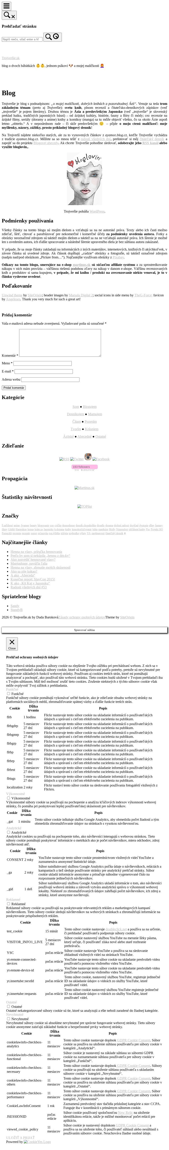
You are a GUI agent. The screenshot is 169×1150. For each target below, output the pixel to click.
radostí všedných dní (95, 139)
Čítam (76, 421)
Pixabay (118, 257)
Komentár (10, 355)
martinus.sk (81, 265)
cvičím (58, 525)
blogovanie (43, 525)
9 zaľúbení (7, 525)
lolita (94, 529)
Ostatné (101, 436)
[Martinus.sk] (84, 488)
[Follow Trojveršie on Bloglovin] (85, 469)
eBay (151, 525)
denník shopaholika (86, 525)
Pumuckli (7, 533)
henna (31, 529)
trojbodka (74, 533)
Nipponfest (122, 529)
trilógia (64, 533)
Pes (148, 529)
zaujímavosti (98, 533)
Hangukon (21, 529)
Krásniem (91, 429)
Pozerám (91, 421)
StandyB (17, 610)
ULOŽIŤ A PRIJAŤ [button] (20, 1138)
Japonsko (48, 529)
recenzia (17, 533)
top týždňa (54, 533)
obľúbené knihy (137, 529)
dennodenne (68, 525)
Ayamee (25, 525)
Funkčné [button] (12, 689)
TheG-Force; (143, 295)
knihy (68, 529)
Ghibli (11, 529)
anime (17, 525)
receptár (26, 533)
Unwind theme (12, 295)
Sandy (15, 606)
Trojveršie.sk (11, 58)
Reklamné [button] (13, 899)
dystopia (143, 525)
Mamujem (95, 414)
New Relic (125, 1112)
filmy (4, 529)
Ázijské (68, 436)
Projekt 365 (157, 529)
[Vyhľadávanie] (52, 37)
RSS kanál (150, 143)
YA (89, 533)
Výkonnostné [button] (15, 794)
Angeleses (13, 299)
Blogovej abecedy (45, 143)
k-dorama (59, 529)
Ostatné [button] (11, 1002)
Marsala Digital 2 (81, 295)
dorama (109, 525)
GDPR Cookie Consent (133, 1040)
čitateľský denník (152, 139)
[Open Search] (9, 15)
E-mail (8, 371)
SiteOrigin (35, 295)
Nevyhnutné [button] (14, 1014)
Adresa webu (11, 379)
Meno (7, 363)
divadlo (101, 525)
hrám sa (39, 529)
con (52, 525)
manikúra (103, 529)
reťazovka (43, 533)
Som (76, 406)
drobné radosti (121, 525)
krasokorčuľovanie (82, 529)
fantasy (159, 525)
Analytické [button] (13, 828)
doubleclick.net (116, 929)
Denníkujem (75, 414)
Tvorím (76, 429)
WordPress (97, 211)
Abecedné (84, 436)
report (34, 533)
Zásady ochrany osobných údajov (81, 617)
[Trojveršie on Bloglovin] (84, 204)
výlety (83, 533)
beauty (33, 525)
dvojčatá (134, 525)
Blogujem (90, 406)
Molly (112, 529)
